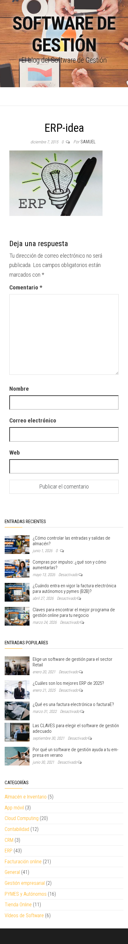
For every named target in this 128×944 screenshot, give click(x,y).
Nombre (19, 388)
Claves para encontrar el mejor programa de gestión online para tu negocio (74, 612)
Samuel (87, 141)
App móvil (14, 808)
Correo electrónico (32, 420)
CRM (9, 840)
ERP (8, 851)
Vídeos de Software (24, 915)
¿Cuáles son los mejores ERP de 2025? (68, 683)
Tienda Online (18, 905)
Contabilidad (17, 829)
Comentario (25, 287)
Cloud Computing (22, 818)
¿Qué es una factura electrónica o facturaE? (73, 704)
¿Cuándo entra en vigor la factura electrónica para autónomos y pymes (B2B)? (74, 588)
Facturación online (23, 862)
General (12, 872)
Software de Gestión (64, 34)
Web (14, 452)
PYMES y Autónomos (26, 894)
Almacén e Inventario (26, 797)
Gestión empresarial (25, 883)
